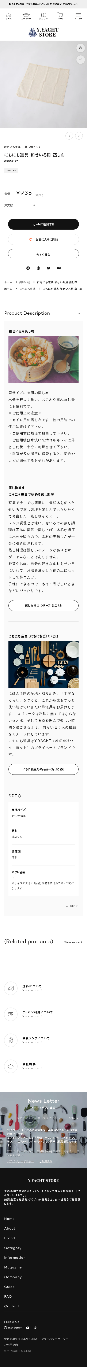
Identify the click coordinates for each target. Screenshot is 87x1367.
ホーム (8, 282)
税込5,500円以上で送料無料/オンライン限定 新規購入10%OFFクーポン (43, 4)
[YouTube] (28, 1328)
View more (72, 942)
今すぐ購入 (43, 254)
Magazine (13, 1268)
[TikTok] (36, 1328)
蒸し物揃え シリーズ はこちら (43, 605)
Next (79, 136)
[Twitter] (48, 268)
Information (15, 1258)
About (10, 1229)
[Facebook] (28, 268)
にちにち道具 (12, 147)
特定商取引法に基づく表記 (20, 1338)
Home (9, 1219)
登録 (72, 1118)
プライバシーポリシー (20, 1161)
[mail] (59, 268)
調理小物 (24, 282)
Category (13, 1248)
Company (13, 1277)
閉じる (74, 906)
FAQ (8, 1297)
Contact (11, 1306)
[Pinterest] (38, 268)
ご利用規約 (11, 1344)
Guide (9, 1287)
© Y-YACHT (17, 1351)
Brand (9, 1238)
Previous (69, 136)
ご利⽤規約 (46, 1161)
